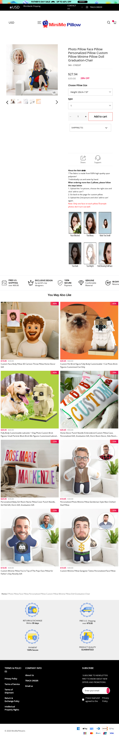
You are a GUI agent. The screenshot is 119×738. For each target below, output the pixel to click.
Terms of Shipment (9, 691)
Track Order (96, 7)
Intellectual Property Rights (12, 708)
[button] (13, 74)
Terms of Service (12, 684)
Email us (29, 686)
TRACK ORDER (31, 680)
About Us (29, 675)
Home (4, 593)
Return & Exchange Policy (12, 700)
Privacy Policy (11, 678)
